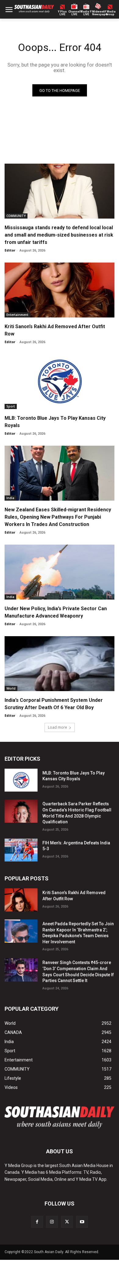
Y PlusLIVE (62, 13)
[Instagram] (52, 1222)
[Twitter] (67, 1222)
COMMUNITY (16, 216)
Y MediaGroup (110, 13)
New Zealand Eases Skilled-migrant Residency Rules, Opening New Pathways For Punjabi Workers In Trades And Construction (58, 517)
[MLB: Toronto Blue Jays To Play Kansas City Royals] (59, 381)
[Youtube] (82, 1222)
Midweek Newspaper (98, 13)
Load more (57, 727)
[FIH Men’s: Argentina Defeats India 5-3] (21, 850)
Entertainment (17, 315)
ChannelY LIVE (74, 13)
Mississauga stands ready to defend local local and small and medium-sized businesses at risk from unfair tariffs (59, 235)
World (11, 688)
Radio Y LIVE (86, 13)
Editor (10, 250)
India (10, 498)
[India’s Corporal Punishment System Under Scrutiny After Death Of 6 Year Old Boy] (59, 663)
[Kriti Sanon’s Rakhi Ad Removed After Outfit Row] (59, 290)
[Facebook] (37, 1222)
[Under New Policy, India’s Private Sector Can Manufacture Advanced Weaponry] (59, 572)
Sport (10, 406)
